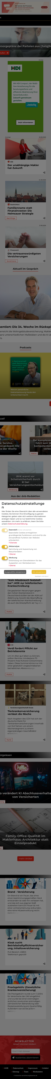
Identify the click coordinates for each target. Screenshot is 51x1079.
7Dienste (13, 543)
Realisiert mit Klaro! (41, 576)
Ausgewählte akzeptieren (15, 572)
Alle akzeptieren (39, 572)
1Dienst (12, 554)
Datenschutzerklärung (17, 524)
